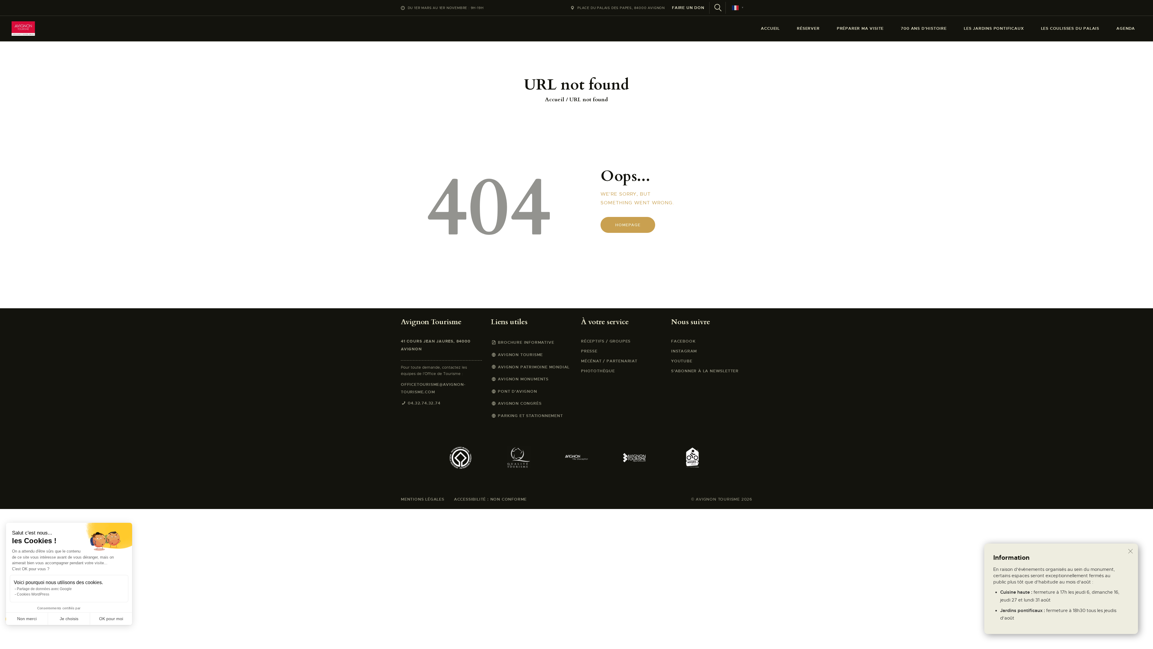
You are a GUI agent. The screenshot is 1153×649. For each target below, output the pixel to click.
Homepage (627, 224)
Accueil (554, 99)
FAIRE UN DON (688, 7)
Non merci (27, 618)
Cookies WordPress (33, 594)
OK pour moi (111, 618)
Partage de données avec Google (44, 589)
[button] (12, 639)
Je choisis (69, 618)
